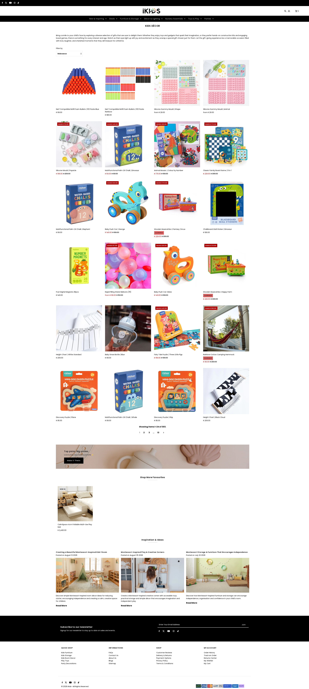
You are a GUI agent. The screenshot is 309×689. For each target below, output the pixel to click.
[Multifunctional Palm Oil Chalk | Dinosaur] (128, 144)
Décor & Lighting (152, 19)
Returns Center (210, 658)
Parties (207, 19)
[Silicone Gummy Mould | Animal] (226, 83)
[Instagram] (14, 3)
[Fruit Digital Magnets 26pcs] (79, 266)
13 (158, 432)
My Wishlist (208, 661)
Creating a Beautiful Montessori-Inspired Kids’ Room (81, 552)
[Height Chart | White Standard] (79, 328)
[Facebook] (2, 3)
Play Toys (65, 661)
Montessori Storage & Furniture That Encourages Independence (217, 552)
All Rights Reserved (80, 686)
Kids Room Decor (68, 658)
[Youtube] (10, 3)
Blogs (111, 661)
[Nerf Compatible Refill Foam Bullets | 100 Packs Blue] (79, 83)
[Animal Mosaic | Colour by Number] (177, 144)
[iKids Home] (151, 10)
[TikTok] (18, 3)
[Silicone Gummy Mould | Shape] (177, 83)
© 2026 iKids (66, 686)
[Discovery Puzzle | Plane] (79, 391)
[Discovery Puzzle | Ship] (177, 391)
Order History (209, 652)
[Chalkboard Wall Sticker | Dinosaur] (226, 203)
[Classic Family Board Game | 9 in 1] (226, 144)
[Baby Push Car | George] (128, 203)
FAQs (111, 652)
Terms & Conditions (164, 663)
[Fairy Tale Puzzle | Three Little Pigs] (177, 328)
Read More (61, 605)
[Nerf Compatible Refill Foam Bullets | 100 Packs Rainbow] (128, 83)
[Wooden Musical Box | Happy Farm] (226, 266)
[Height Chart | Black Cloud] (226, 391)
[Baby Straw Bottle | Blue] (128, 328)
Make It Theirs (73, 460)
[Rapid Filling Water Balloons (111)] (128, 266)
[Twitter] (5, 3)
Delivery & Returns (164, 655)
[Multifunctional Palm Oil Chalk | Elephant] (79, 203)
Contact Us (113, 655)
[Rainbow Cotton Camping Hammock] (226, 328)
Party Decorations (68, 663)
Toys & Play (193, 19)
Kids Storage (66, 655)
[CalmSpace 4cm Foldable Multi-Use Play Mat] (75, 503)
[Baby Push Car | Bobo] (177, 266)
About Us (112, 658)
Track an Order (210, 655)
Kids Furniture (66, 652)
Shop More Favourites (152, 477)
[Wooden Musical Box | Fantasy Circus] (177, 203)
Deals (112, 19)
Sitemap (112, 663)
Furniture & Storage (129, 19)
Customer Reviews (164, 652)
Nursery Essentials (174, 19)
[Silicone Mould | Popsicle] (79, 144)
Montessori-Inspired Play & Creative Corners (142, 552)
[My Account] (289, 11)
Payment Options (163, 658)
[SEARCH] (285, 11)
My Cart (207, 663)
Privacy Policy (162, 661)
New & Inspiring (96, 19)
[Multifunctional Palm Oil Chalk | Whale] (128, 391)
